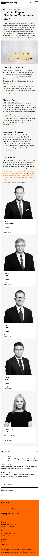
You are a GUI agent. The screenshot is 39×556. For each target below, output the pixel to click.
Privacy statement (7, 552)
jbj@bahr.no (7, 335)
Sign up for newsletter (10, 514)
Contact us (17, 549)
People (14, 509)
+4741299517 (8, 441)
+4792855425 (8, 389)
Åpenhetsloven (18, 552)
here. (21, 93)
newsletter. (8, 83)
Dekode (33, 552)
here (11, 183)
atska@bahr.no (8, 231)
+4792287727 (8, 232)
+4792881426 (8, 285)
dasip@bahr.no (8, 387)
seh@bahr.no (7, 283)
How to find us (26, 549)
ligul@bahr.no (8, 439)
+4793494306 (8, 337)
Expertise (5, 509)
